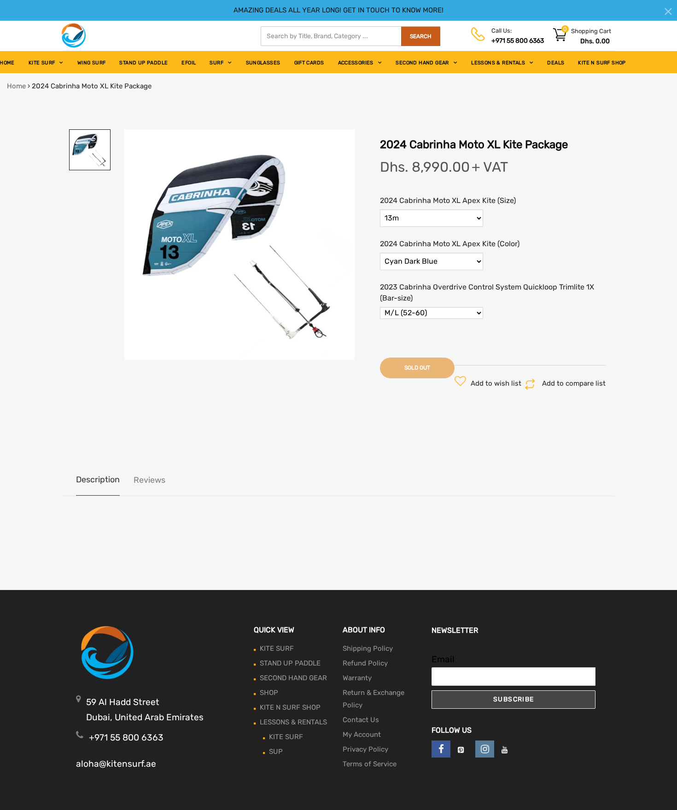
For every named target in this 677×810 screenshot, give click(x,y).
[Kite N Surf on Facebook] (441, 749)
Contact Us (361, 720)
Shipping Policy (368, 648)
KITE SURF (42, 63)
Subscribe (513, 699)
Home (16, 86)
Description (98, 479)
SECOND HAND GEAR (422, 63)
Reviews (149, 480)
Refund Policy (365, 663)
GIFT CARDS (309, 63)
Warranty (357, 678)
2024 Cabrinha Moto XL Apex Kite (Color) (449, 243)
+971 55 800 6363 (517, 41)
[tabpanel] (239, 244)
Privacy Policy (365, 749)
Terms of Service (370, 764)
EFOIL (188, 63)
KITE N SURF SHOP (601, 63)
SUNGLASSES (263, 63)
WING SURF (91, 63)
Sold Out (417, 367)
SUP (276, 751)
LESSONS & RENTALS (498, 63)
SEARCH (421, 36)
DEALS (555, 63)
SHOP (269, 692)
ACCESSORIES (356, 63)
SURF (216, 63)
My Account (362, 734)
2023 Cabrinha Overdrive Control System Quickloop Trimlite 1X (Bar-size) (487, 292)
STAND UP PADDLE (143, 63)
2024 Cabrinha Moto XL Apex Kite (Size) (448, 200)
